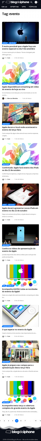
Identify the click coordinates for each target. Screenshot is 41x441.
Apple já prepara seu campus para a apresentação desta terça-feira (18, 366)
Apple (5, 43)
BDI (4, 286)
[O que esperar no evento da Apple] (20, 316)
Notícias (12, 43)
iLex (8, 58)
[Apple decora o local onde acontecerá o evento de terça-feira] (20, 114)
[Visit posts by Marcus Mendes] (3, 98)
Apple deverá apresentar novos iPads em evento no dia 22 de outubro (20, 209)
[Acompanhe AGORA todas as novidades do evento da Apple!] (20, 276)
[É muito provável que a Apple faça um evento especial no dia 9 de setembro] (20, 33)
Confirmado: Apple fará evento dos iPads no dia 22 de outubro (20, 168)
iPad (4, 205)
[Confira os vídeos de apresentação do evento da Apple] (20, 235)
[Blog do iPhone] (18, 2)
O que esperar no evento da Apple (17, 329)
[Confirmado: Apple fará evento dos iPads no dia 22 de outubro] (20, 154)
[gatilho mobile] (4, 2)
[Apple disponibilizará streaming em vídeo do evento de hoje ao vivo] (20, 73)
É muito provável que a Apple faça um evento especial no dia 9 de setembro (19, 47)
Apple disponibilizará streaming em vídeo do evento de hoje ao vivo (20, 88)
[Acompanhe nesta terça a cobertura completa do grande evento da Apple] (20, 392)
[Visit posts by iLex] (3, 58)
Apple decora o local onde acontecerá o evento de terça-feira (19, 128)
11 (35, 421)
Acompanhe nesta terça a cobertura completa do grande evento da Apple (18, 406)
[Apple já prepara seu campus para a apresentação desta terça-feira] (20, 352)
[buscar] (31, 2)
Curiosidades (7, 326)
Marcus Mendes (12, 98)
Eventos (12, 83)
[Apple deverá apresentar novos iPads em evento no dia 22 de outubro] (20, 195)
